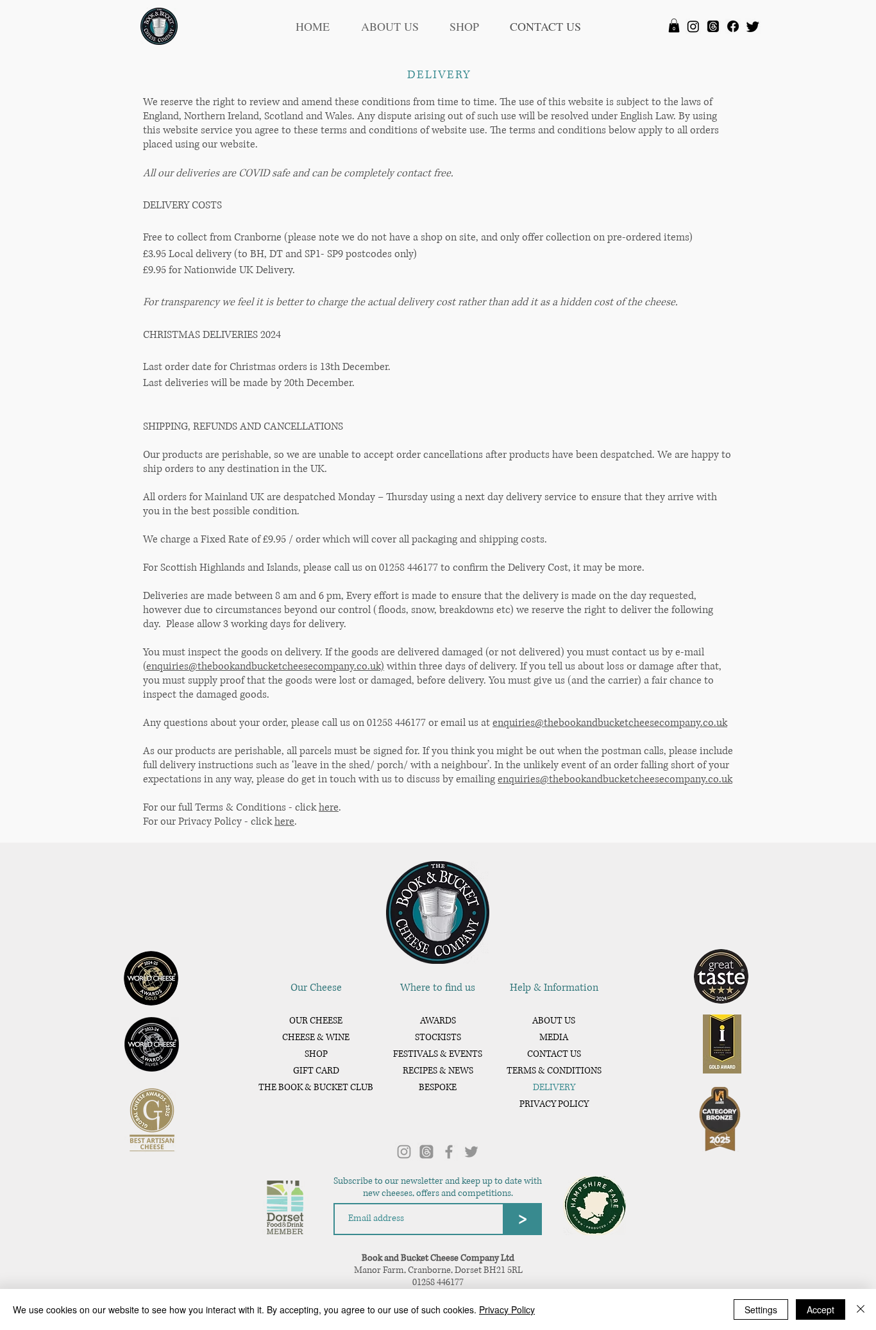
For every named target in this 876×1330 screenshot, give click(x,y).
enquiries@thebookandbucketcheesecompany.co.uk (610, 723)
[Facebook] (733, 26)
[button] (674, 26)
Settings (761, 1309)
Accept (820, 1309)
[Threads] (713, 26)
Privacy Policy (507, 1309)
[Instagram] (693, 26)
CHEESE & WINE (316, 1037)
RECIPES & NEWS (438, 1071)
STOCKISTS (438, 1037)
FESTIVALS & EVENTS (437, 1054)
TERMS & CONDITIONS (554, 1071)
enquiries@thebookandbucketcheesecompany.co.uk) (265, 666)
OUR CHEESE (315, 1020)
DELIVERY (554, 1087)
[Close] (860, 1309)
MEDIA (553, 1037)
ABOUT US (553, 1020)
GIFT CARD (316, 1071)
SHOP (316, 1054)
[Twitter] (753, 26)
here (329, 807)
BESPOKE (438, 1087)
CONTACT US (554, 1054)
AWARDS (438, 1020)
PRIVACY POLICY (554, 1104)
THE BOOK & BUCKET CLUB (316, 1087)
